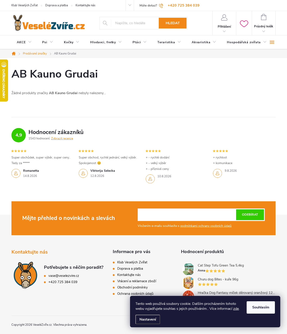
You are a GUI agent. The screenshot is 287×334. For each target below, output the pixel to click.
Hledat (173, 23)
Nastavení (147, 319)
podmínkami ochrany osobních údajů (206, 226)
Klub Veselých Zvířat (24, 5)
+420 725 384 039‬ (62, 282)
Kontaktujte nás (85, 5)
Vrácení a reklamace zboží (136, 281)
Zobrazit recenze (62, 139)
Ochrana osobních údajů (135, 293)
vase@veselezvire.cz (63, 276)
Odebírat (250, 215)
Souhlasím (260, 307)
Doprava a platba (56, 5)
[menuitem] (24, 42)
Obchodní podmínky (132, 287)
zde (236, 308)
